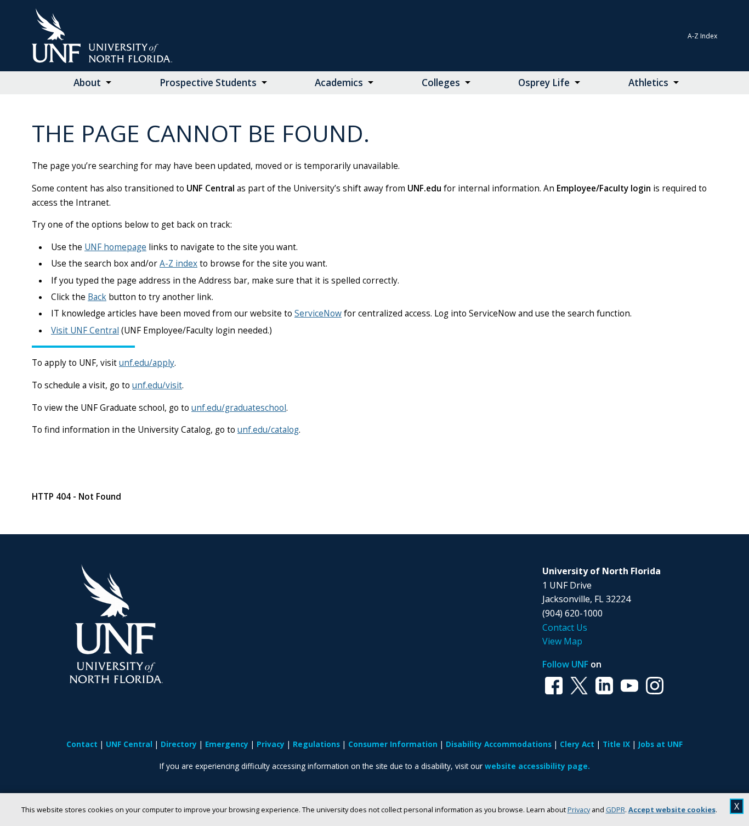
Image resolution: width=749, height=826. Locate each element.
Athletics (648, 82)
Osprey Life (544, 82)
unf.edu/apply (146, 363)
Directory (179, 744)
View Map (562, 641)
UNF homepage (115, 247)
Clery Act (577, 744)
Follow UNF (565, 664)
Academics (339, 82)
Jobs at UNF (660, 744)
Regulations (316, 744)
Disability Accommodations (499, 744)
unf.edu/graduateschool (238, 408)
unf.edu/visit (157, 385)
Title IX (616, 744)
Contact (82, 744)
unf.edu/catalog (268, 429)
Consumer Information (393, 744)
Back (97, 297)
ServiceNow (318, 313)
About (87, 82)
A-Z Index (702, 36)
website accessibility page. (537, 766)
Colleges (441, 82)
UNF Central (129, 744)
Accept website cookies (672, 809)
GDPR (615, 809)
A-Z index (178, 263)
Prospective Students (208, 82)
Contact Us (564, 627)
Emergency (226, 744)
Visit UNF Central (85, 330)
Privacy (579, 809)
